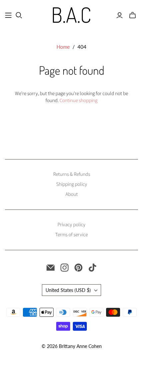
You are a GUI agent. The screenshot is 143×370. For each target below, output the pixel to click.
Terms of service (71, 234)
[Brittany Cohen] (72, 14)
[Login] (119, 15)
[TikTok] (92, 268)
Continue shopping (78, 100)
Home (63, 47)
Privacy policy (71, 224)
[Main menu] (8, 15)
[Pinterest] (78, 268)
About (72, 194)
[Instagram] (65, 268)
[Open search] (19, 15)
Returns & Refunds (71, 174)
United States (68, 290)
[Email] (51, 268)
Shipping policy (71, 184)
